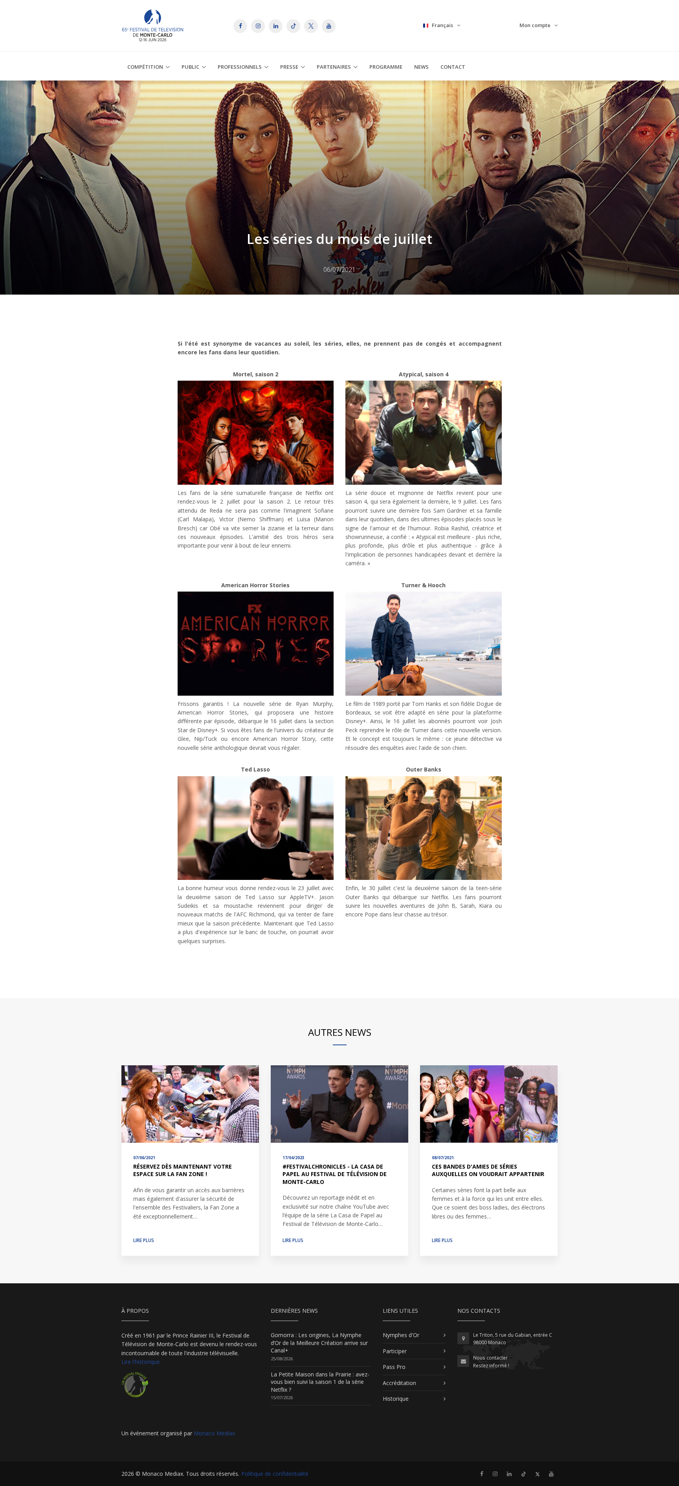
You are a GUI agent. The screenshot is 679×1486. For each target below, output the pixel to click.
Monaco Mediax (214, 1433)
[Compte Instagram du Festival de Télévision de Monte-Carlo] (495, 1473)
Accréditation (399, 1383)
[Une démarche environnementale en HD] (134, 1387)
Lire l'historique (140, 1361)
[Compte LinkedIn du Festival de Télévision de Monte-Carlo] (509, 1473)
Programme (385, 66)
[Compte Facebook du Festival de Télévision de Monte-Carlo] (481, 1473)
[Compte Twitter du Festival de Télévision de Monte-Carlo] (538, 1473)
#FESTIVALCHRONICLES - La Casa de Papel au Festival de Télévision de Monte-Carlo (335, 1174)
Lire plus (143, 1240)
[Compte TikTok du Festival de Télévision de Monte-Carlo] (523, 1473)
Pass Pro (394, 1367)
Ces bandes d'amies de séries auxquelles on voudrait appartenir (488, 1170)
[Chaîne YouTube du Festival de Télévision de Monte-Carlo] (551, 1473)
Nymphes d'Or (401, 1335)
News (421, 66)
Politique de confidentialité (274, 1473)
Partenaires (334, 66)
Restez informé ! (491, 1365)
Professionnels (240, 66)
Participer (395, 1351)
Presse (289, 66)
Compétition (145, 66)
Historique (396, 1398)
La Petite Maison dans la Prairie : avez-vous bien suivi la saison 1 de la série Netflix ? (320, 1382)
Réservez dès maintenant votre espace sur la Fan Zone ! (182, 1170)
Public (190, 66)
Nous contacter (490, 1357)
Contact (452, 66)
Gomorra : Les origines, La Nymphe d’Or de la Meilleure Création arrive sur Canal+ (319, 1342)
